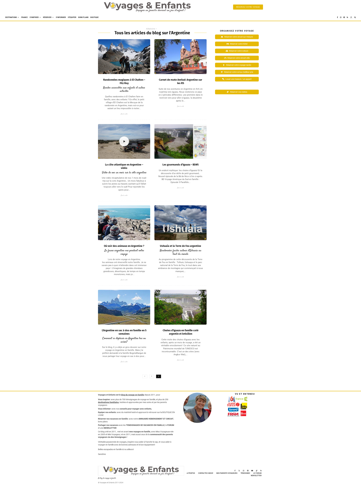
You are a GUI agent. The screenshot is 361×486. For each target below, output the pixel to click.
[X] (239, 470)
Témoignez (245, 473)
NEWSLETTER (110, 428)
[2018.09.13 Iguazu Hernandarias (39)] (180, 307)
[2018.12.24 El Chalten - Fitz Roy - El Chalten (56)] (124, 56)
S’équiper (72, 17)
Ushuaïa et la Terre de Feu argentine (180, 246)
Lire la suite (124, 114)
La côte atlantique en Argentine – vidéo (124, 166)
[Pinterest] (344, 17)
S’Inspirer (34, 17)
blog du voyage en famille (132, 395)
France (24, 17)
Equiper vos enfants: (107, 412)
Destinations (11, 17)
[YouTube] (252, 470)
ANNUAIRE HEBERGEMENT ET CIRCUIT (155, 419)
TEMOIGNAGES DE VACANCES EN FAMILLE (145, 425)
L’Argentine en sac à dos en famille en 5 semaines (124, 332)
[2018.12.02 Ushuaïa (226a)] (180, 222)
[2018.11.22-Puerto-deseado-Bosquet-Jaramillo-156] (124, 222)
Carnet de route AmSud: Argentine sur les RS (180, 81)
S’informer (61, 17)
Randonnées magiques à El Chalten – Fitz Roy (124, 81)
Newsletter (256, 476)
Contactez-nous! (205, 473)
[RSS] (347, 17)
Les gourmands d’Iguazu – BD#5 (180, 164)
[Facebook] (337, 17)
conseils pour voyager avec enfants (135, 409)
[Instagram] (340, 17)
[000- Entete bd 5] (180, 141)
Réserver (47, 17)
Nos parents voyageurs (226, 473)
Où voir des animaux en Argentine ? (124, 246)
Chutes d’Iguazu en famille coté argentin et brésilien (180, 332)
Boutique (94, 17)
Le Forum (257, 473)
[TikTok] (256, 470)
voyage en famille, (148, 399)
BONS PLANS (83, 17)
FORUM (170, 425)
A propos (191, 473)
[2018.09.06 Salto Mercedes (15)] (180, 56)
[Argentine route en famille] (124, 307)
